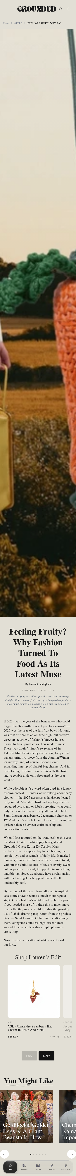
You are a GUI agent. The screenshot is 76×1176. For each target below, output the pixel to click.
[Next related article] (71, 1154)
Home (6, 23)
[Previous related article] (4, 1154)
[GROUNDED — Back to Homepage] (36, 9)
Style (18, 23)
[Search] (60, 9)
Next (46, 1056)
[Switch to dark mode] (69, 9)
